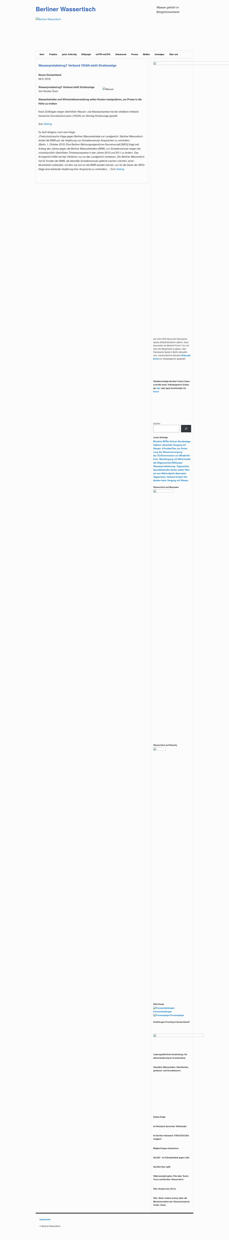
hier (159, 388)
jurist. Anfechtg (69, 54)
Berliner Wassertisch (66, 8)
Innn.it (156, 391)
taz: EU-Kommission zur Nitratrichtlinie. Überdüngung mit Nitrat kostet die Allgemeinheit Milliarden (171, 459)
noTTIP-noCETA (103, 54)
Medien (146, 54)
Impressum (45, 1219)
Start (42, 54)
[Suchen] (186, 428)
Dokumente (120, 54)
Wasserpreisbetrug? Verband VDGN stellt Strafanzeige (77, 65)
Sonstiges (159, 54)
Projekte (53, 54)
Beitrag (48, 124)
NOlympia (86, 54)
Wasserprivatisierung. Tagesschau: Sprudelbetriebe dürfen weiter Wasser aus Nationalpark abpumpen (171, 470)
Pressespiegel (177, 1015)
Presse (134, 54)
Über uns (173, 54)
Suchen (156, 423)
